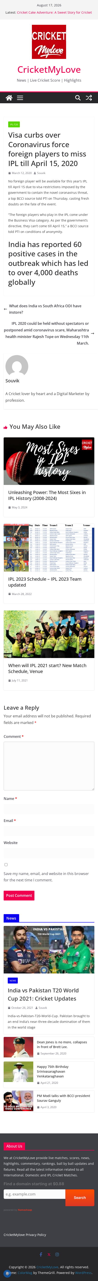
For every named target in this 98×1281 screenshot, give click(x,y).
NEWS (13, 980)
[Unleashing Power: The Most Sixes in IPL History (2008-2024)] (49, 440)
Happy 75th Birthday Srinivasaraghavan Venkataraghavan (52, 1071)
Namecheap (25, 1209)
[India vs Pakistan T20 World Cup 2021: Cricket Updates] (49, 949)
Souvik (41, 173)
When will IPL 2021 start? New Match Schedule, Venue (47, 668)
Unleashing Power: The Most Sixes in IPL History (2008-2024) (47, 495)
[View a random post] (88, 97)
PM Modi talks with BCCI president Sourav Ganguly (63, 1098)
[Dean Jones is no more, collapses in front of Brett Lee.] (18, 1048)
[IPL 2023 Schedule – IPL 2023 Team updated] (49, 527)
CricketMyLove (49, 69)
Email (10, 820)
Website (11, 842)
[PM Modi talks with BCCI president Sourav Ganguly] (18, 1101)
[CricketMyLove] (9, 97)
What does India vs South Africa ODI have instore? (45, 309)
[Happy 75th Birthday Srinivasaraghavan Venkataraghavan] (18, 1075)
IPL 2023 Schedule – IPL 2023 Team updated (45, 582)
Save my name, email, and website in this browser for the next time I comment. (46, 877)
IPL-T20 (14, 124)
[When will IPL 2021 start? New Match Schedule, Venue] (49, 613)
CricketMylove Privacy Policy (25, 1235)
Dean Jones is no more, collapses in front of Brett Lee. (62, 1044)
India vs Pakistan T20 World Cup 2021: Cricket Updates (43, 994)
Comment (14, 736)
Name (10, 798)
